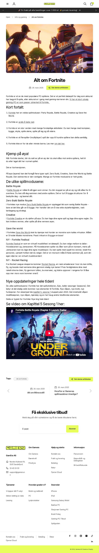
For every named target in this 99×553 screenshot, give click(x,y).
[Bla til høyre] (95, 10)
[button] (7, 4)
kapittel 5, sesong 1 (42, 292)
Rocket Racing (48, 264)
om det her (59, 143)
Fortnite (11, 113)
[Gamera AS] (15, 449)
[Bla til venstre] (3, 10)
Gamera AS (78, 549)
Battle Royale (13, 190)
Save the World (23, 232)
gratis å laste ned (26, 122)
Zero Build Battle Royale (38, 204)
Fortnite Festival (13, 243)
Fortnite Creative (14, 218)
